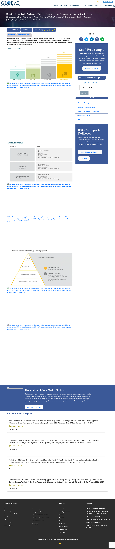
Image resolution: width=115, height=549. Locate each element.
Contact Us (62, 524)
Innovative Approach (84, 115)
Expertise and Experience (86, 107)
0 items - (97, 2)
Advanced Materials (10, 523)
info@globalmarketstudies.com (100, 519)
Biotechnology (36, 509)
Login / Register (108, 1)
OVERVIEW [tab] (11, 35)
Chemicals (7, 520)
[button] (91, 103)
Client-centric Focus (84, 120)
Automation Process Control (40, 518)
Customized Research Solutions (88, 111)
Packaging (35, 524)
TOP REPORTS (88, 5)
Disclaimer (62, 532)
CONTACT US (108, 5)
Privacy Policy (63, 527)
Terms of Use (63, 529)
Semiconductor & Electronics (13, 514)
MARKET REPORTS (75, 5)
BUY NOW (84, 93)
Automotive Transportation (40, 515)
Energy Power (8, 526)
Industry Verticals (64, 512)
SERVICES (98, 5)
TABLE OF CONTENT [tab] (24, 35)
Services (61, 515)
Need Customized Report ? (90, 152)
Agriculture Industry (38, 521)
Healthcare (7, 517)
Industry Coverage (84, 103)
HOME (56, 5)
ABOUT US (63, 5)
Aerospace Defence (38, 512)
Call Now (84, 158)
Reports (61, 518)
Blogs (60, 521)
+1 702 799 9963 (94, 516)
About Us (62, 509)
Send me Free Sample (91, 68)
